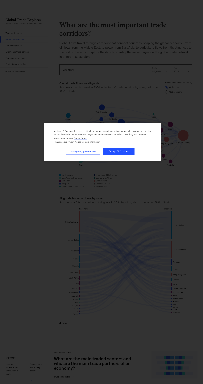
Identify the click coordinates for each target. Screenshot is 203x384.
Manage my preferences (83, 151)
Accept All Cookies (119, 151)
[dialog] (102, 142)
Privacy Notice (74, 142)
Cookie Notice (80, 138)
